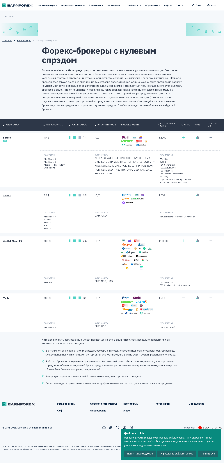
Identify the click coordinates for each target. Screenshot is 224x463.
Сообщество (133, 5)
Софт (166, 5)
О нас (178, 5)
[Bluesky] (131, 427)
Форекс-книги (113, 5)
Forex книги (163, 403)
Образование (151, 5)
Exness (7, 137)
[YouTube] (104, 428)
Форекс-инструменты (71, 5)
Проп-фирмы (95, 5)
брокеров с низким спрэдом (78, 350)
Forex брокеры (66, 403)
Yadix (6, 298)
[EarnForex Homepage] (17, 5)
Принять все (208, 453)
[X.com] (117, 428)
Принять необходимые (140, 453)
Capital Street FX (12, 241)
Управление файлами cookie (176, 453)
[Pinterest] (110, 427)
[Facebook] (124, 427)
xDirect (7, 195)
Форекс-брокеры (46, 5)
